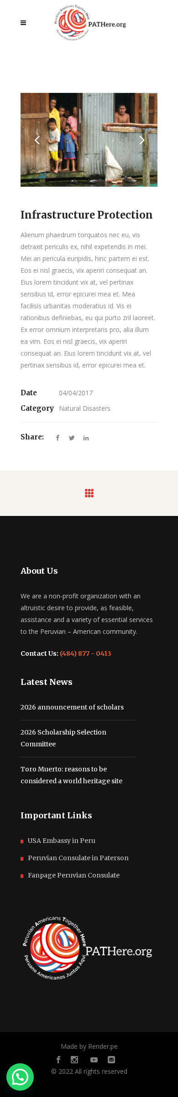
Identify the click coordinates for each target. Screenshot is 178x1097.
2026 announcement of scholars (72, 707)
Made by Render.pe (89, 1046)
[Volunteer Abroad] (89, 140)
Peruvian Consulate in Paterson (78, 858)
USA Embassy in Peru (61, 841)
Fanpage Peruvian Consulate (74, 875)
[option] (89, 140)
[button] (20, 1077)
